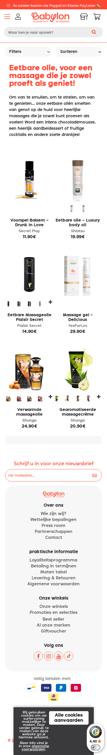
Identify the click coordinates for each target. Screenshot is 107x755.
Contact (53, 538)
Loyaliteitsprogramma (53, 560)
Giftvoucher (53, 631)
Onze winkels (53, 607)
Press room (53, 526)
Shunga (29, 420)
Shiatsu (78, 231)
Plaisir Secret (29, 326)
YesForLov (77, 326)
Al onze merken (53, 625)
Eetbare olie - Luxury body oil (78, 222)
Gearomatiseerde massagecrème (77, 412)
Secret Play (29, 231)
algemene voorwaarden (35, 748)
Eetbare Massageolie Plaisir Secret (29, 317)
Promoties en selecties (53, 612)
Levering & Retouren (54, 578)
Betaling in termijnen (53, 566)
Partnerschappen (53, 532)
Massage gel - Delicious (78, 317)
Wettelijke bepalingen (53, 520)
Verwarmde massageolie (29, 412)
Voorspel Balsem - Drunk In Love (29, 222)
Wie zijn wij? (53, 514)
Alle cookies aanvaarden (68, 718)
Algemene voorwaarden (53, 584)
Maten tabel (53, 572)
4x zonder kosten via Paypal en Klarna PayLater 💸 (56, 4)
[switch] (95, 747)
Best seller (53, 619)
